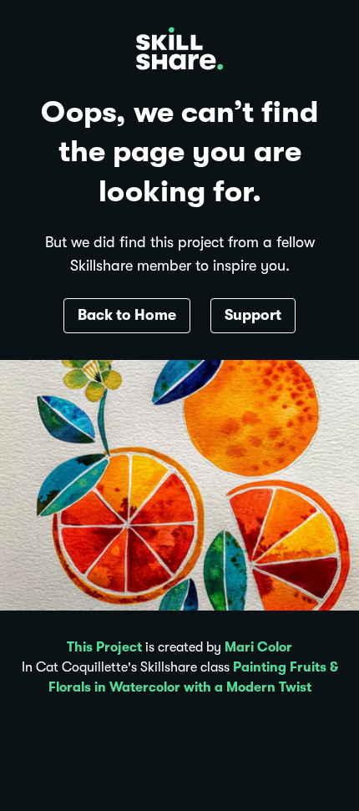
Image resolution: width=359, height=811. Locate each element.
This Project (104, 647)
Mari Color (258, 647)
